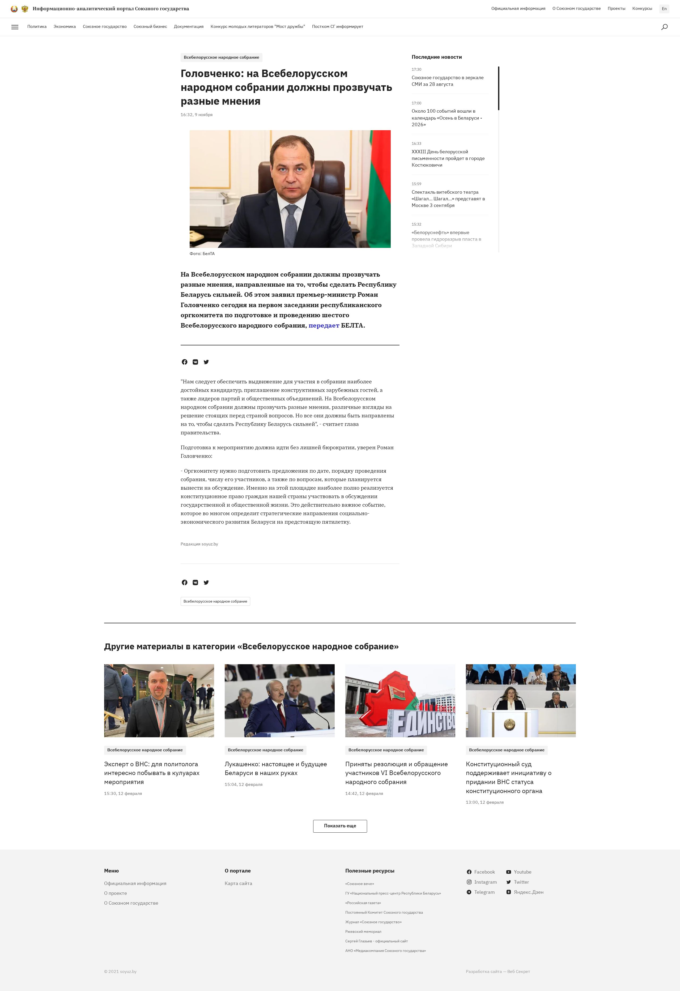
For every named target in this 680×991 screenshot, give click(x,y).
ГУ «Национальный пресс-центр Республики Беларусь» (393, 892)
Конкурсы (642, 8)
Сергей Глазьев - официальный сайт (376, 940)
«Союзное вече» (359, 883)
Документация (189, 26)
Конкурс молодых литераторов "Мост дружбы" (258, 26)
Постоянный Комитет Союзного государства (384, 911)
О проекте (115, 893)
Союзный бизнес (150, 26)
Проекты (617, 8)
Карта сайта (238, 883)
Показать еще (340, 825)
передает (324, 324)
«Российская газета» (363, 902)
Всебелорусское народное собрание (221, 57)
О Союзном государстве (576, 8)
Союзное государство (105, 26)
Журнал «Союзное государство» (373, 921)
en (664, 8)
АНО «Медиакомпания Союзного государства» (385, 950)
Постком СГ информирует (337, 26)
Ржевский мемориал (363, 931)
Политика (37, 26)
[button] (184, 362)
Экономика (65, 26)
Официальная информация (518, 8)
